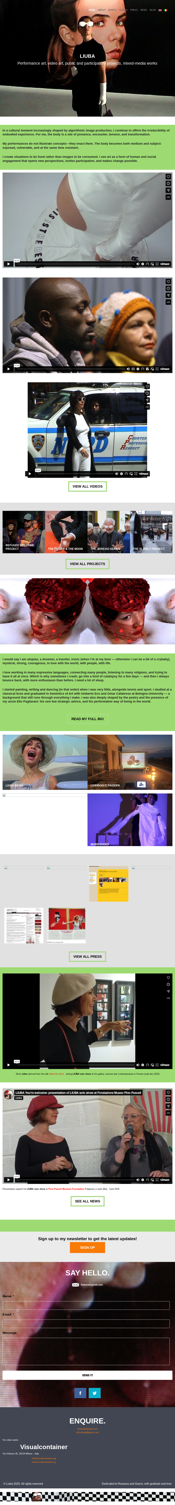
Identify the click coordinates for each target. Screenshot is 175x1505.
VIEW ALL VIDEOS (88, 486)
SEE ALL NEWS (87, 1201)
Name (8, 1296)
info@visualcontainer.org (44, 1458)
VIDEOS (123, 10)
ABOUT (102, 10)
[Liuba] (16, 10)
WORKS (112, 10)
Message (10, 1333)
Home (92, 10)
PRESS (134, 10)
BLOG (153, 10)
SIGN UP (87, 1247)
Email (8, 1314)
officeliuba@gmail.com (87, 1432)
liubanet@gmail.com (92, 1284)
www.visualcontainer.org (44, 1462)
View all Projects (87, 564)
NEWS (143, 10)
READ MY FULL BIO (87, 719)
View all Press (87, 956)
